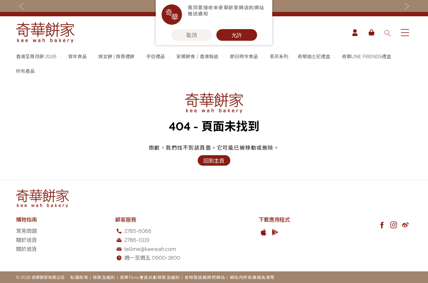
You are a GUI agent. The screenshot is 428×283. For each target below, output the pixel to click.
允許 (236, 34)
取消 (191, 34)
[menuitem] (39, 56)
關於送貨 (26, 239)
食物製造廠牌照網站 (205, 277)
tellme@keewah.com (150, 248)
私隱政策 (79, 277)
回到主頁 (214, 160)
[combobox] (387, 33)
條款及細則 (104, 277)
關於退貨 (26, 248)
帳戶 (355, 32)
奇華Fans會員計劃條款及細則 (150, 277)
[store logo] (45, 32)
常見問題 (26, 230)
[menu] (214, 63)
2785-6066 (137, 230)
